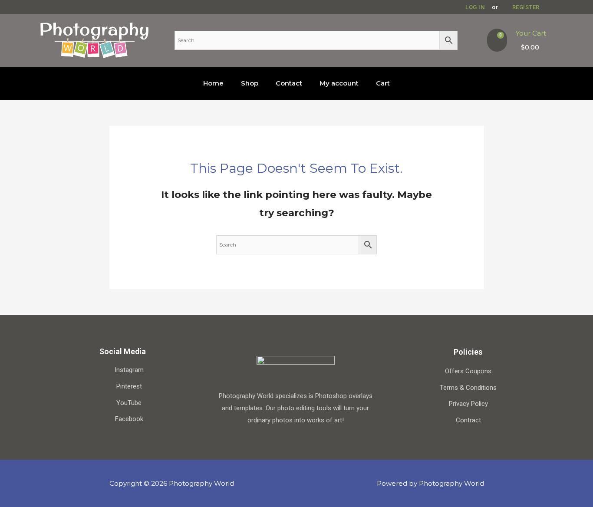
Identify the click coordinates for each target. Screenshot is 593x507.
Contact (289, 83)
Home (213, 83)
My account (339, 83)
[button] (471, 7)
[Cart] (497, 40)
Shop (249, 83)
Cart (383, 83)
